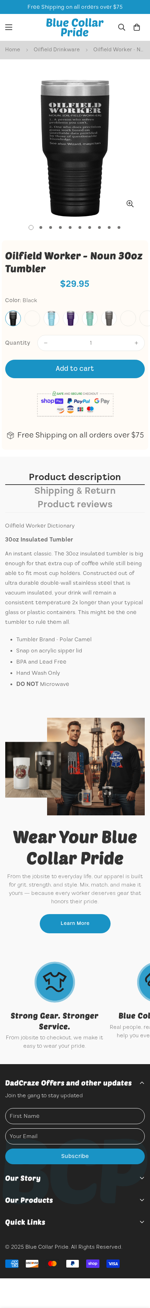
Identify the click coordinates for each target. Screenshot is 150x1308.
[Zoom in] (130, 203)
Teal (90, 318)
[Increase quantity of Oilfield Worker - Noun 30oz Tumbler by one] (136, 343)
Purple (70, 318)
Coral (128, 318)
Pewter (109, 318)
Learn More (75, 923)
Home (12, 49)
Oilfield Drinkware (57, 49)
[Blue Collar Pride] (75, 27)
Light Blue (51, 318)
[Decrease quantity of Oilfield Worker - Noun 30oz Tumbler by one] (46, 343)
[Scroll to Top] (137, 1271)
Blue (32, 318)
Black (13, 318)
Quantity (17, 343)
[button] (137, 27)
